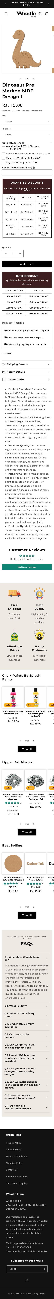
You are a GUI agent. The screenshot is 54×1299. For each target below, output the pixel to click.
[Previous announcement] (5, 4)
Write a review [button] (27, 567)
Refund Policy (13, 1149)
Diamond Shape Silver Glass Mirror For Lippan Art (35, 796)
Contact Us (12, 1169)
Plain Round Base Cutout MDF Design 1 (13, 878)
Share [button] (8, 353)
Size (4, 115)
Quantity (6, 247)
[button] (6, 13)
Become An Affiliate (16, 1176)
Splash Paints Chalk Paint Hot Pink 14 (13, 712)
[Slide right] (33, 78)
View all (27, 749)
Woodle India (21, 1293)
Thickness (7, 128)
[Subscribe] (44, 1268)
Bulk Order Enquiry (16, 1183)
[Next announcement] (48, 4)
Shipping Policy (14, 1163)
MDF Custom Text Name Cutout (36, 878)
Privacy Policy (13, 1142)
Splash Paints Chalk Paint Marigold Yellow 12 (36, 713)
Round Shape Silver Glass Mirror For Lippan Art (13, 796)
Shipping (19, 111)
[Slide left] (20, 78)
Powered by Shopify (37, 1293)
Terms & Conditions (16, 1156)
